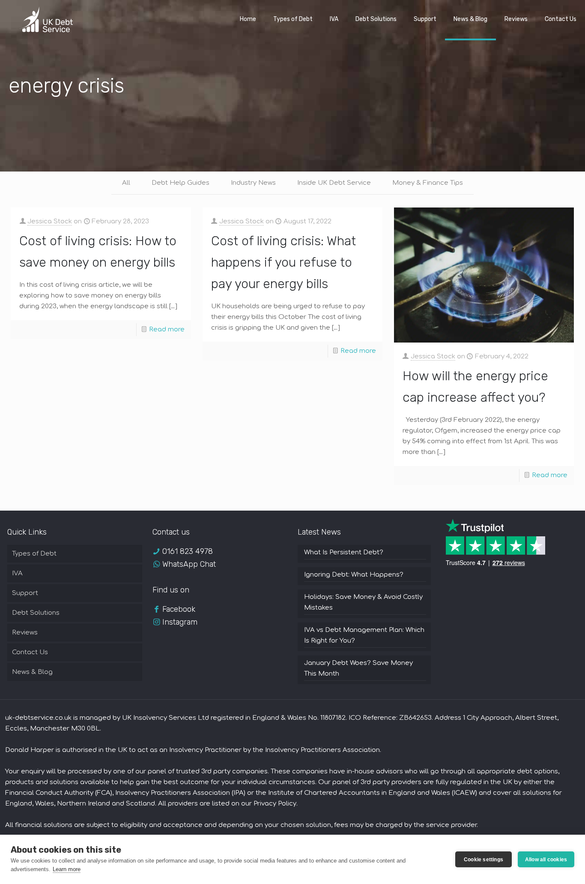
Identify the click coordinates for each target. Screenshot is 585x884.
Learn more (67, 869)
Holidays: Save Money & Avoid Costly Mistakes (363, 602)
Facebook (178, 609)
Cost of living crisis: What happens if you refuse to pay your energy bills (283, 262)
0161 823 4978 (187, 551)
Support (25, 593)
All (126, 182)
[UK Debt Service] (46, 19)
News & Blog (32, 672)
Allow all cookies (546, 860)
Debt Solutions (36, 612)
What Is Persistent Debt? (343, 552)
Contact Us (30, 652)
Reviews (25, 632)
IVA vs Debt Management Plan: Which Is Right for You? (364, 635)
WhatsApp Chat (189, 564)
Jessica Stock (49, 221)
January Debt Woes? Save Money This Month (358, 668)
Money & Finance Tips (427, 182)
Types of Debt (34, 553)
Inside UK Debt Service (334, 182)
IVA (17, 573)
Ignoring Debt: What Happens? (353, 574)
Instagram (179, 622)
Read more (167, 329)
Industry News (253, 182)
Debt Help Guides (180, 182)
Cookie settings (483, 860)
